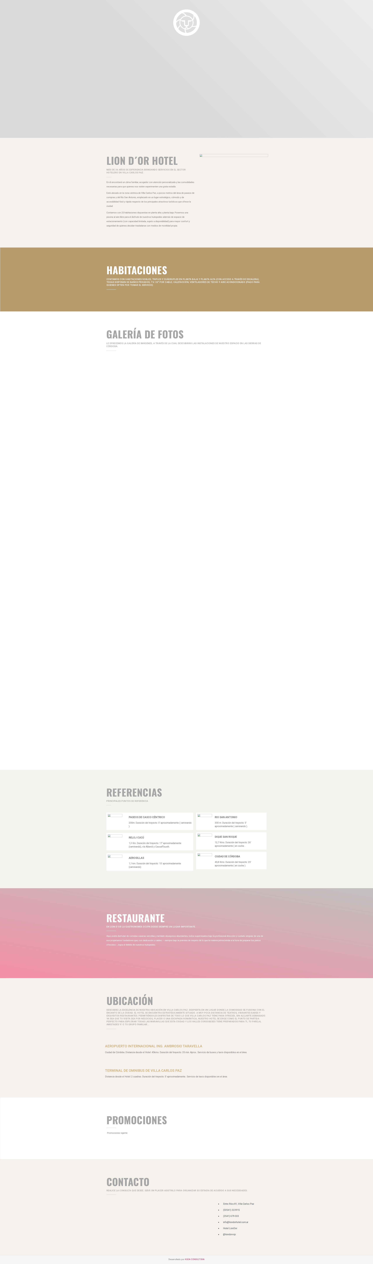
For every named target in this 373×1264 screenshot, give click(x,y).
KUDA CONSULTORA (194, 1259)
